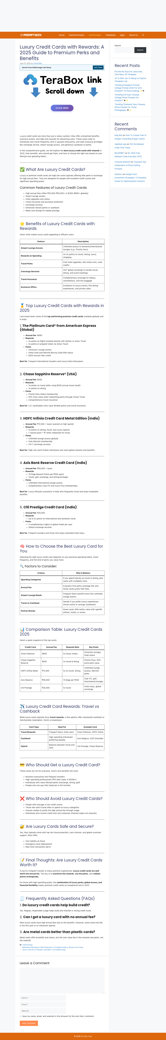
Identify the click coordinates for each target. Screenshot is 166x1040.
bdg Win (118, 135)
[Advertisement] (68, 16)
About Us (133, 35)
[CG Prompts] (31, 35)
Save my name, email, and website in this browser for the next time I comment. (58, 1016)
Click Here (62, 108)
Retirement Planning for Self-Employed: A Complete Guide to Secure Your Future (52, 947)
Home (61, 35)
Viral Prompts (95, 35)
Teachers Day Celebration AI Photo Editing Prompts (130, 165)
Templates (111, 35)
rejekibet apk (120, 144)
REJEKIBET (119, 153)
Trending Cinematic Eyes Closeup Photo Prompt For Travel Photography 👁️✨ (130, 107)
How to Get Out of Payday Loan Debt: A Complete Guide (43, 950)
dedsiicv (118, 174)
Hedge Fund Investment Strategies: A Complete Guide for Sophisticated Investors (130, 177)
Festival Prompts (76, 35)
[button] (143, 35)
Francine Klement (122, 162)
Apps (122, 35)
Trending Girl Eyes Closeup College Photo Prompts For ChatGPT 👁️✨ (127, 98)
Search (118, 45)
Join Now (98, 67)
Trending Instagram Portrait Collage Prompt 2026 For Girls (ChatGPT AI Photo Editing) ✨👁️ (130, 88)
